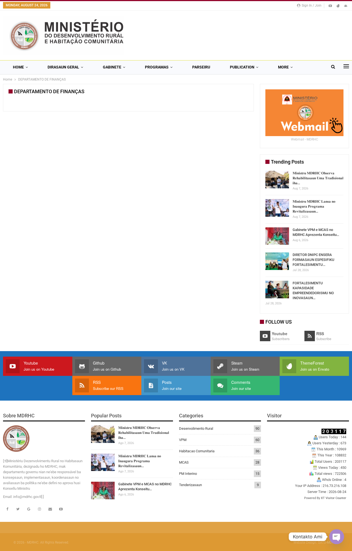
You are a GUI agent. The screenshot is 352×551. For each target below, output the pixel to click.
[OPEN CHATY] (336, 536)
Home (18, 67)
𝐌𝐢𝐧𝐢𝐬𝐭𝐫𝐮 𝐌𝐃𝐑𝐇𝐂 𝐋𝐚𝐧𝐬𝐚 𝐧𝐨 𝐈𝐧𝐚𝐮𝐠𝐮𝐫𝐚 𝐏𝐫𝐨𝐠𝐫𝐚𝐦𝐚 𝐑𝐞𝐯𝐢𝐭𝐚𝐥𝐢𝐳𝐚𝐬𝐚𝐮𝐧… (314, 206)
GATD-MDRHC (328, 542)
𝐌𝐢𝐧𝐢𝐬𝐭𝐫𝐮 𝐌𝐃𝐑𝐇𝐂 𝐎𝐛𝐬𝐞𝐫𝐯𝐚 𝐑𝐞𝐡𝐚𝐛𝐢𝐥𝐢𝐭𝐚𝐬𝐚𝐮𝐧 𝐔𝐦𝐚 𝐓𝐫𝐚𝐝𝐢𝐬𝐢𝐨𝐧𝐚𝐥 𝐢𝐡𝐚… (318, 178)
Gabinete (112, 67)
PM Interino (188, 474)
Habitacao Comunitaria (197, 451)
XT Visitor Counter (333, 498)
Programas (157, 67)
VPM (182, 440)
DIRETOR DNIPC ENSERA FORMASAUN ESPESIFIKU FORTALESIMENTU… (313, 260)
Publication (242, 67)
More (283, 67)
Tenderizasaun (190, 485)
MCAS (184, 462)
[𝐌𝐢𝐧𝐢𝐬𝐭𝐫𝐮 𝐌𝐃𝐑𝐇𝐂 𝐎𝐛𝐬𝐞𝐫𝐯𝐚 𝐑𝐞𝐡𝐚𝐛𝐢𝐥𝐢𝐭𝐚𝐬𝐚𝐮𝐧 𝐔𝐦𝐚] (277, 179)
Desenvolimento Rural (196, 428)
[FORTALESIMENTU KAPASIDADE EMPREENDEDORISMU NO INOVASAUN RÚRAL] (277, 289)
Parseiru (201, 67)
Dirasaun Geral (63, 67)
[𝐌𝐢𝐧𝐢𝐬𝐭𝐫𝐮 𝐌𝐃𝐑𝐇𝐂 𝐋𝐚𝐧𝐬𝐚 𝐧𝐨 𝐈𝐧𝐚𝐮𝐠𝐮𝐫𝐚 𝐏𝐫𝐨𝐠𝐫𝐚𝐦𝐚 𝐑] (277, 208)
